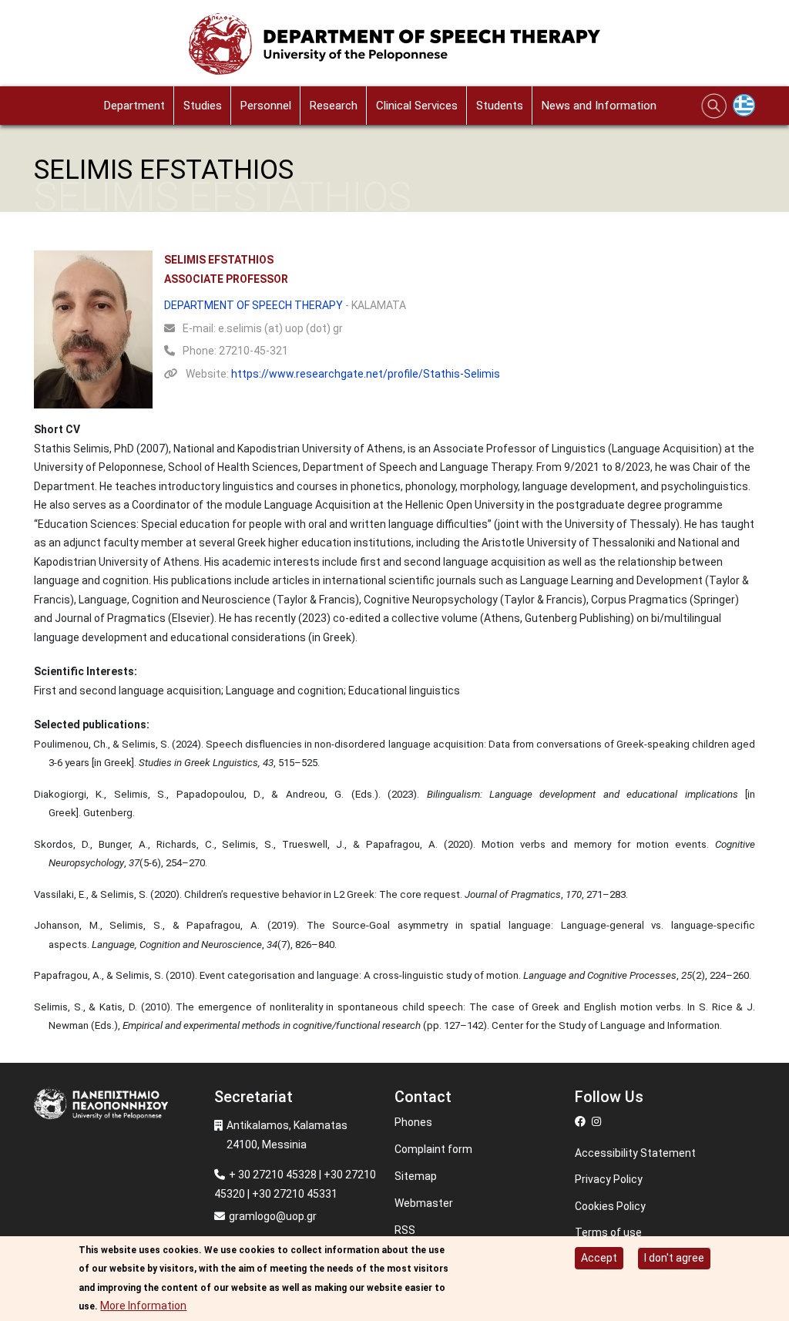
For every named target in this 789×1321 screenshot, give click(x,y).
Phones (413, 1122)
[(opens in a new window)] (582, 1121)
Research (334, 106)
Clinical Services (417, 106)
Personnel (265, 106)
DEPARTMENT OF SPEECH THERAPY (253, 305)
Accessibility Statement (635, 1153)
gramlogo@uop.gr (273, 1216)
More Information (143, 1305)
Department (134, 106)
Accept (599, 1258)
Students (499, 106)
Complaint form (433, 1149)
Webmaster (423, 1203)
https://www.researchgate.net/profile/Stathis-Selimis (365, 374)
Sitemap (415, 1176)
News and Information (599, 106)
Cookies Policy (610, 1206)
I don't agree (674, 1258)
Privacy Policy (609, 1179)
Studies (202, 106)
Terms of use (608, 1232)
